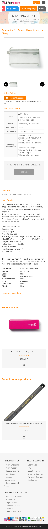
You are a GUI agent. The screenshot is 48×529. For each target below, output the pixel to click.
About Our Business (14, 497)
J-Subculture (8, 19)
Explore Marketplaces (9, 478)
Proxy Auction (11, 468)
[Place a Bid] (24, 365)
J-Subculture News (13, 512)
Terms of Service (12, 506)
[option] (13, 84)
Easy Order (12, 9)
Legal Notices (11, 503)
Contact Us (32, 480)
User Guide (32, 465)
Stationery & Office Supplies (35, 19)
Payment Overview (35, 477)
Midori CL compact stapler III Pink (24, 352)
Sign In (36, 2)
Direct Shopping (28, 9)
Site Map (9, 509)
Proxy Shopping (12, 465)
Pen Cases (18, 21)
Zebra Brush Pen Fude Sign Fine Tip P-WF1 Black (24, 424)
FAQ (29, 468)
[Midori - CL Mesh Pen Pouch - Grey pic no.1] (13, 84)
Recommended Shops (11, 484)
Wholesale (10, 500)
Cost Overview (34, 471)
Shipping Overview (35, 474)
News (41, 9)
